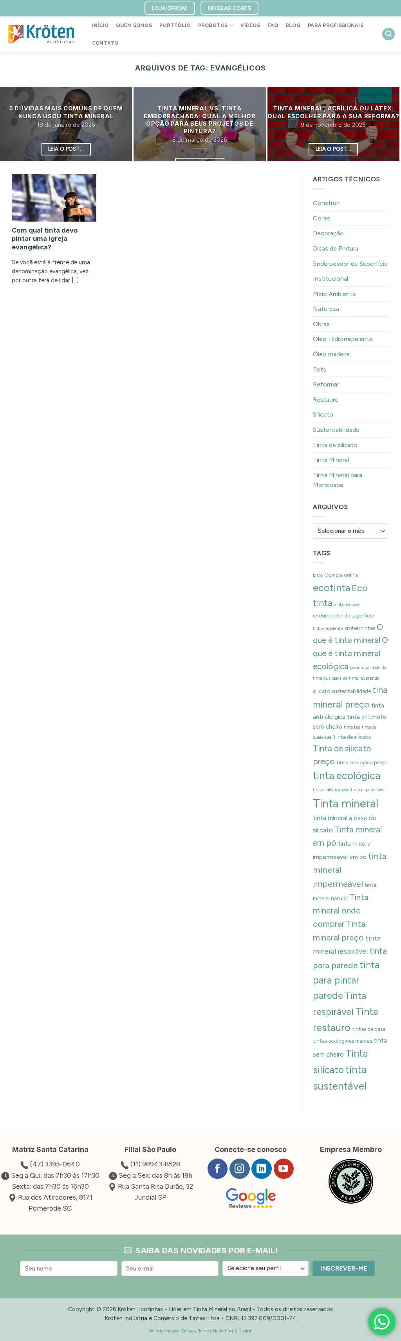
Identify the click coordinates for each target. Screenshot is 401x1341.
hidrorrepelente (328, 628)
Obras (321, 324)
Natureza (326, 308)
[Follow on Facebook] (218, 1169)
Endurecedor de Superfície (350, 263)
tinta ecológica (346, 776)
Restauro (326, 399)
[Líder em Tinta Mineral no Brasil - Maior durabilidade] (41, 34)
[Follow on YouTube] (284, 1169)
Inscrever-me (343, 1268)
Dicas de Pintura (335, 248)
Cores (321, 218)
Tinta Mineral (331, 460)
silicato (321, 691)
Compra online (341, 575)
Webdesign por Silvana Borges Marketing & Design (201, 1331)
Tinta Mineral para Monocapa (337, 480)
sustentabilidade (351, 691)
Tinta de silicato (335, 445)
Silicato (323, 415)
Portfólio (174, 25)
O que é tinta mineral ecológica (350, 653)
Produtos (213, 25)
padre (355, 667)
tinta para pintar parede (346, 981)
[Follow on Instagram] (239, 1169)
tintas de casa (368, 1029)
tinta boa (352, 727)
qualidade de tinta (340, 678)
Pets (319, 369)
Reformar (326, 384)
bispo (318, 575)
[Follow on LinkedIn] (261, 1169)
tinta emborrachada (331, 789)
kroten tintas (360, 628)
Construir (326, 203)
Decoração (328, 233)
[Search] (388, 34)
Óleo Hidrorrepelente (343, 339)
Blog (292, 25)
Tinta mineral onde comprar (340, 910)
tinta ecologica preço (361, 762)
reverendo (369, 678)
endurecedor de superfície (343, 615)
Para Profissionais (335, 25)
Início (100, 25)
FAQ (272, 25)
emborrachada (347, 604)
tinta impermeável (368, 789)
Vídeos (250, 25)
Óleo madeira (331, 354)
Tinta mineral (345, 803)
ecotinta (331, 588)
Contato (105, 43)
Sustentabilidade (336, 429)
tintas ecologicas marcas (342, 1041)
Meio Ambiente (334, 294)
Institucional (330, 278)
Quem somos (134, 25)
